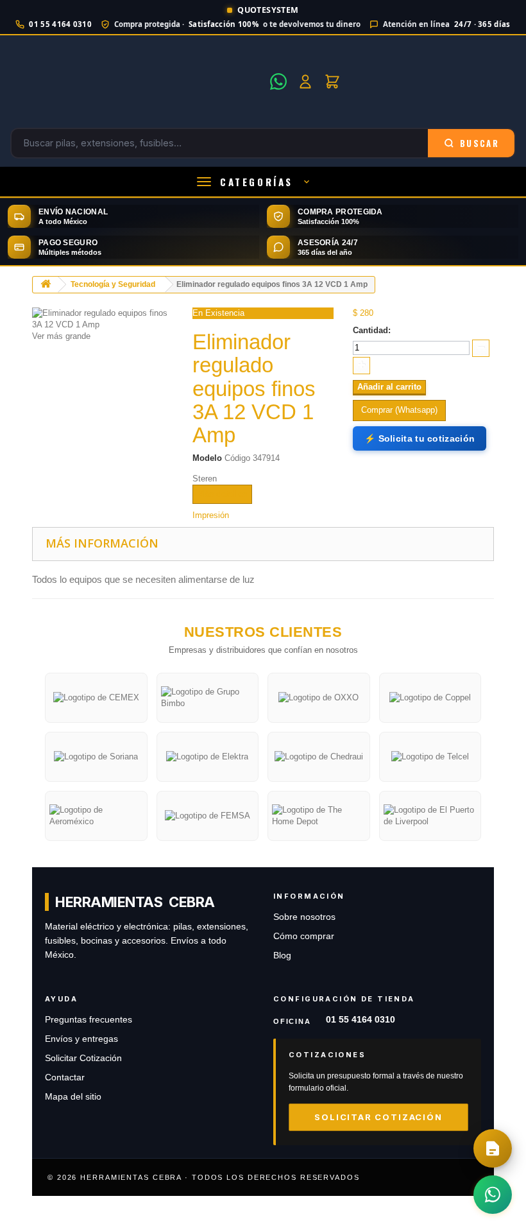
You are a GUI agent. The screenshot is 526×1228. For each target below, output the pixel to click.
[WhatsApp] (278, 81)
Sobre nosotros (304, 917)
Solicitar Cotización (83, 1058)
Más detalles (222, 494)
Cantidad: (372, 330)
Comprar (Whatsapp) (399, 410)
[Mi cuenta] (305, 81)
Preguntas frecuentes (88, 1020)
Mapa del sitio (73, 1097)
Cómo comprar (303, 936)
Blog (282, 955)
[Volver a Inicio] (45, 285)
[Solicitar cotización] (492, 1148)
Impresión (210, 515)
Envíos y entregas (81, 1039)
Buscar (479, 143)
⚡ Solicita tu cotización (419, 438)
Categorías (256, 182)
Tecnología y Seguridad (113, 284)
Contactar (65, 1077)
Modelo (207, 458)
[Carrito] (332, 81)
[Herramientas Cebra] (136, 81)
